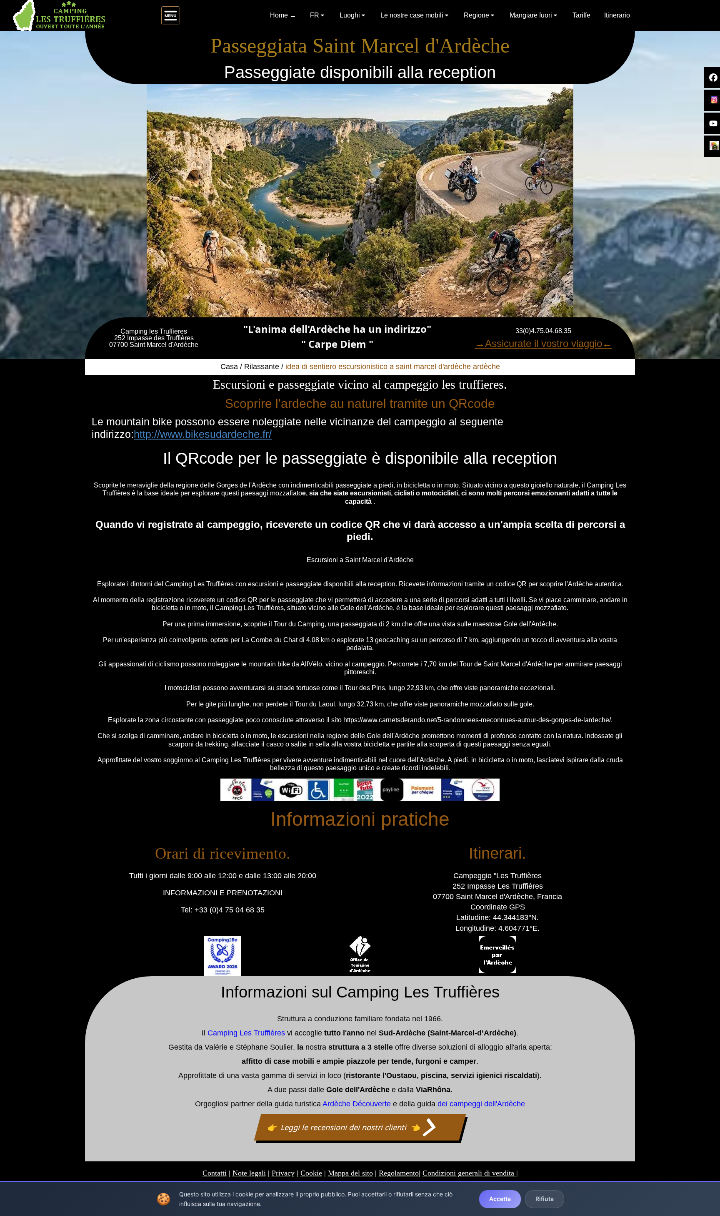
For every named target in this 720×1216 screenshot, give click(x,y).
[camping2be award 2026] (222, 956)
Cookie (311, 1173)
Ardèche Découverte (356, 1104)
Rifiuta (544, 1198)
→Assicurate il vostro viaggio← (543, 343)
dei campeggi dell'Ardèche (481, 1104)
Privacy (283, 1173)
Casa (229, 366)
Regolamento (399, 1173)
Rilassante (261, 366)
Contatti (214, 1173)
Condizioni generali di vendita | (470, 1173)
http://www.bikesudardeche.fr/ (203, 434)
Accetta (500, 1198)
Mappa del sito (350, 1173)
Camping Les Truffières (246, 1033)
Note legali (249, 1173)
